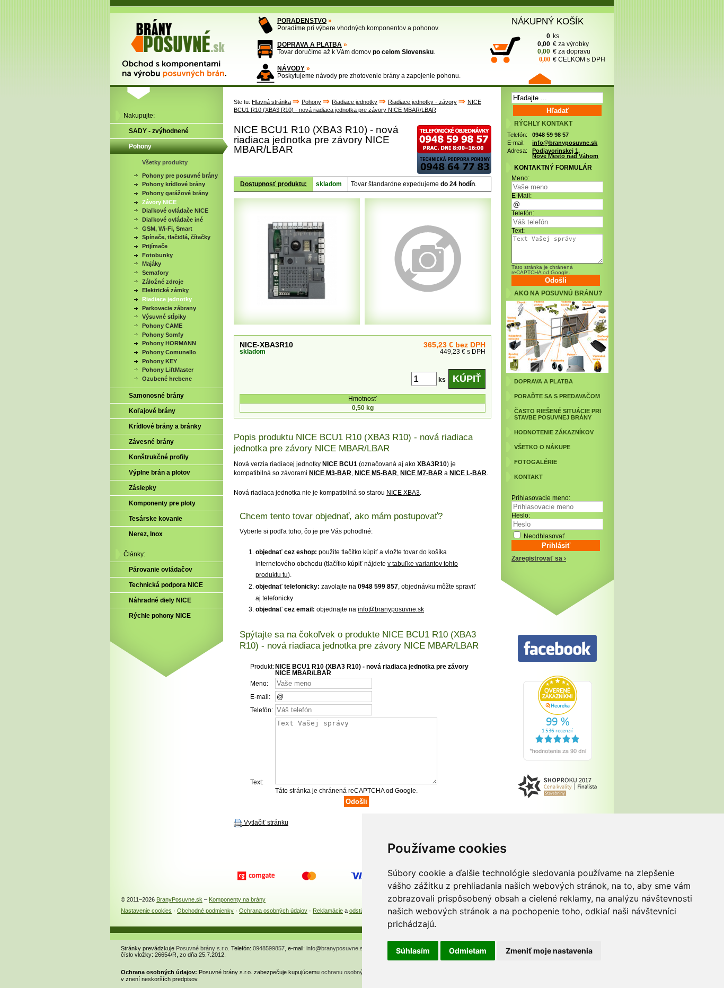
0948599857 (269, 948)
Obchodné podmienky (205, 910)
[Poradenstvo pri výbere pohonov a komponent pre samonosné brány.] (265, 25)
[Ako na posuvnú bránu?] (557, 370)
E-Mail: (521, 195)
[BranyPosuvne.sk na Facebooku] (557, 649)
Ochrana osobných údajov (273, 910)
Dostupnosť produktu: (273, 184)
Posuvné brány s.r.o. (202, 948)
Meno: (520, 178)
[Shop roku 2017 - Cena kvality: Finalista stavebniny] (557, 786)
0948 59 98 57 (550, 135)
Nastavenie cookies (146, 910)
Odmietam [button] (468, 950)
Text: (518, 230)
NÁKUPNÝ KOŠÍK (547, 21)
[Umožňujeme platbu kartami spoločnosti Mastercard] (308, 876)
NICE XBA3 (403, 492)
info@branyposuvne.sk (391, 609)
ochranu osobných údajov (354, 972)
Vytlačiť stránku (266, 822)
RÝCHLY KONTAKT (543, 123)
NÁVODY (291, 68)
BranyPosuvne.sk (179, 899)
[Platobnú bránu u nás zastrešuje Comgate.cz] (255, 876)
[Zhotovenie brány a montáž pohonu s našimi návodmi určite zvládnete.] (265, 73)
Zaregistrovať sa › (538, 558)
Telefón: (522, 213)
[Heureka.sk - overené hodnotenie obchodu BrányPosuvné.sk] (557, 758)
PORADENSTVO (301, 20)
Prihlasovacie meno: (540, 498)
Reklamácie (328, 910)
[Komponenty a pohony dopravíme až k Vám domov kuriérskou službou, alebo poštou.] (265, 49)
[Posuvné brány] (181, 43)
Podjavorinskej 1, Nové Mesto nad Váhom (565, 153)
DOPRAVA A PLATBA (309, 44)
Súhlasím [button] (413, 950)
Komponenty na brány (237, 899)
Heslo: (520, 515)
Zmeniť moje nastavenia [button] (549, 950)
